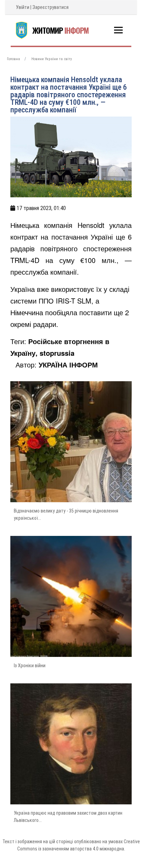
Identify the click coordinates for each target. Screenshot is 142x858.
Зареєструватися (50, 7)
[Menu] (118, 30)
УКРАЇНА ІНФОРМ (68, 365)
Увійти (22, 7)
